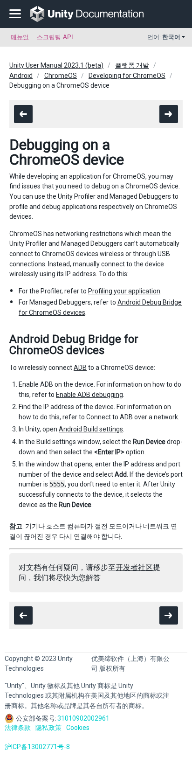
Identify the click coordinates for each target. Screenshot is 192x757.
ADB (80, 367)
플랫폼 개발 (132, 65)
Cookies (77, 727)
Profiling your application (124, 291)
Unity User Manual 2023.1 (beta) (56, 65)
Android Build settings (91, 429)
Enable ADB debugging (89, 394)
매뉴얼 (20, 37)
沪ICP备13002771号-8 (37, 746)
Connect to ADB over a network (132, 417)
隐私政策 (48, 727)
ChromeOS (60, 75)
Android (21, 75)
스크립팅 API (55, 37)
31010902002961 (83, 718)
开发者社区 (134, 567)
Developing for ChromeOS (127, 75)
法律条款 (18, 727)
